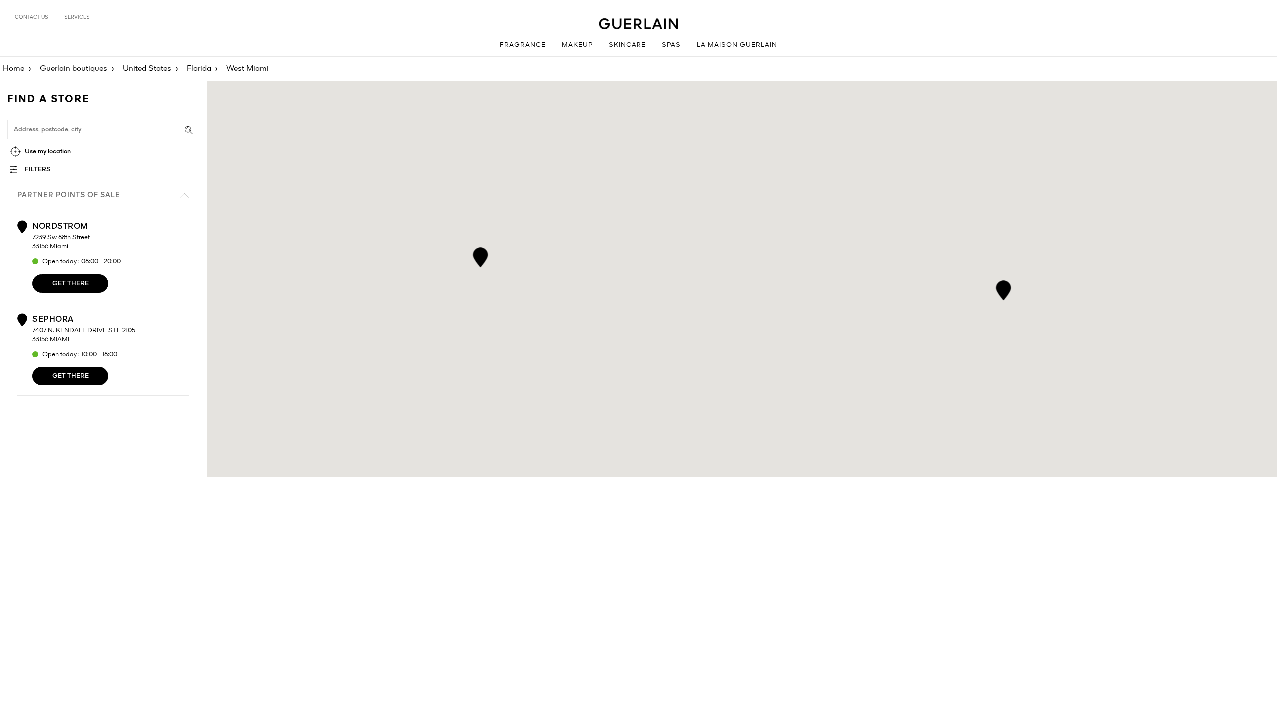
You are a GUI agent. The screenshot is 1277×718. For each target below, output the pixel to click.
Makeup (577, 45)
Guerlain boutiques (73, 69)
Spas (671, 45)
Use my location (48, 151)
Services (77, 17)
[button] (1003, 288)
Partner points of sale (68, 195)
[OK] (189, 130)
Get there (70, 283)
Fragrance (523, 45)
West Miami (247, 69)
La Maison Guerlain (737, 45)
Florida (199, 69)
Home (13, 69)
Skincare (627, 45)
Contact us (31, 17)
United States (147, 69)
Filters (38, 169)
